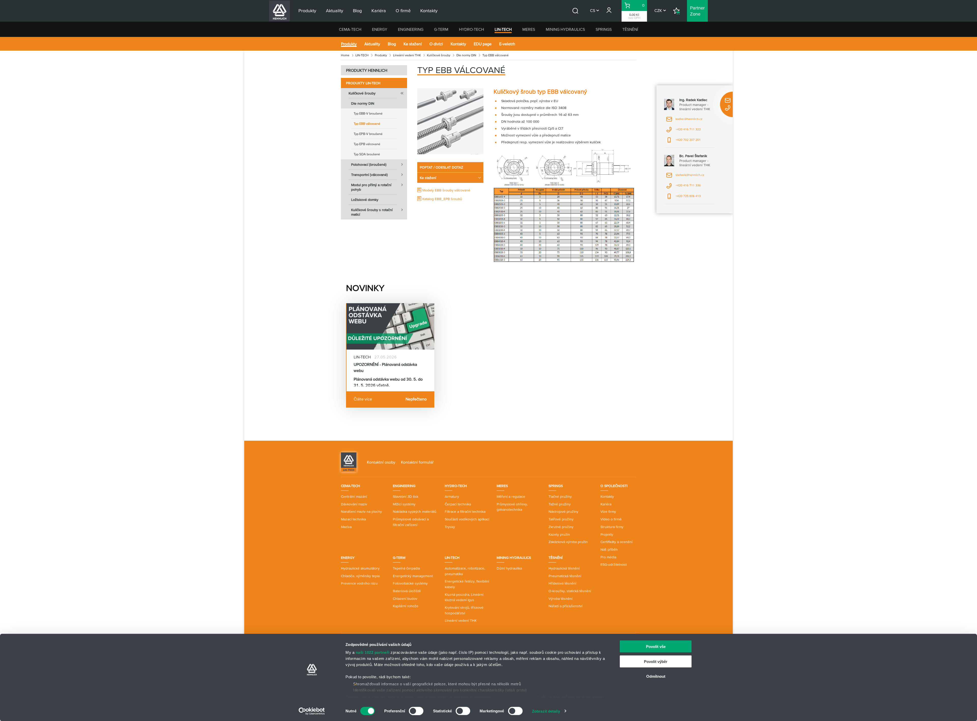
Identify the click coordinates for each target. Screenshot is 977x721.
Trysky (450, 527)
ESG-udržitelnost (613, 564)
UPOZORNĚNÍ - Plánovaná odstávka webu (385, 367)
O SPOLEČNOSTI (613, 486)
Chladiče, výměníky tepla (360, 576)
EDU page (483, 43)
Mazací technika (353, 519)
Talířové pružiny (561, 519)
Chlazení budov (405, 599)
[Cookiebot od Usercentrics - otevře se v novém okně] (312, 711)
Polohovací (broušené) (368, 164)
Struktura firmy (611, 527)
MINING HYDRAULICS (565, 29)
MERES (528, 29)
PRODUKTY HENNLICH (366, 70)
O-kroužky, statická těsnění (570, 591)
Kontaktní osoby (381, 462)
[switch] (416, 711)
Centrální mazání (354, 496)
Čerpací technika (458, 504)
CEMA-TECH (350, 29)
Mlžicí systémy (404, 504)
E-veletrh (507, 43)
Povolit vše (656, 646)
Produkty (349, 43)
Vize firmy (608, 511)
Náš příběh (609, 549)
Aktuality (372, 43)
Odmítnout (655, 676)
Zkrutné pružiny (561, 527)
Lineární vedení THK (407, 55)
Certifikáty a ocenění (616, 542)
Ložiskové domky (364, 200)
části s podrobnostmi (515, 697)
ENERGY (379, 29)
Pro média (608, 557)
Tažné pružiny (560, 504)
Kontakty (458, 43)
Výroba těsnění (560, 599)
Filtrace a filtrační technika (465, 511)
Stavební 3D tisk (405, 496)
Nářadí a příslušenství (565, 606)
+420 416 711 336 (683, 187)
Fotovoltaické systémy (410, 583)
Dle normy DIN (466, 55)
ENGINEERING (410, 29)
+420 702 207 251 (683, 141)
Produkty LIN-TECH (363, 83)
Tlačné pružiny (560, 496)
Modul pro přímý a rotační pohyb (371, 187)
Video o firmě (611, 519)
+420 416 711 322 (683, 131)
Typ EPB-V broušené (368, 134)
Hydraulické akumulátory (360, 568)
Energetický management (413, 576)
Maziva (346, 527)
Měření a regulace (511, 496)
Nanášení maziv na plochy (361, 511)
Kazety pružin (559, 534)
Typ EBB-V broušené (368, 113)
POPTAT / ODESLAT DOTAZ (441, 167)
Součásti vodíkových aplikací (467, 519)
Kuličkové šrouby (438, 55)
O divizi (436, 43)
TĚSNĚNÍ (630, 29)
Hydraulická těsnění (564, 568)
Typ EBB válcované (367, 124)
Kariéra (605, 504)
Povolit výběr (655, 661)
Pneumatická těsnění (565, 576)
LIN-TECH (503, 29)
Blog (392, 43)
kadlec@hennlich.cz (684, 120)
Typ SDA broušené (367, 154)
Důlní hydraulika (509, 568)
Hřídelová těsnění (562, 583)
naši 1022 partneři (373, 652)
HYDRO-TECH (471, 29)
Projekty (606, 534)
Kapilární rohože (405, 606)
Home (345, 55)
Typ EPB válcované (367, 144)
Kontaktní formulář (417, 462)
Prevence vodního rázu (359, 583)
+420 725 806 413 (683, 197)
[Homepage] (348, 462)
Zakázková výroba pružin (568, 542)
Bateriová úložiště (407, 591)
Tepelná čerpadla (406, 568)
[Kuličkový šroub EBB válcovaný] (450, 121)
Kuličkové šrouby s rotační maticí (372, 212)
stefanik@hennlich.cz (685, 176)
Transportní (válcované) (369, 175)
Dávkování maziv (354, 504)
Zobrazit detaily (546, 711)
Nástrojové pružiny (563, 511)
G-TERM (441, 29)
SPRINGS (604, 29)
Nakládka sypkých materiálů (414, 511)
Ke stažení (413, 43)
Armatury (452, 496)
